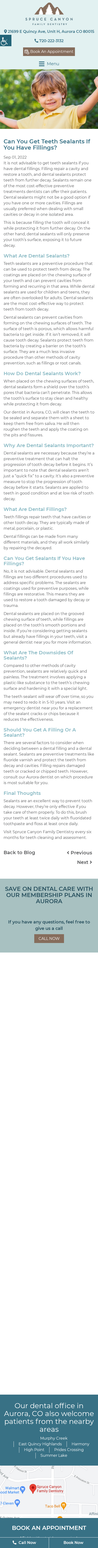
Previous (80, 853)
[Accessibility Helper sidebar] (5, 40)
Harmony (80, 1444)
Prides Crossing (69, 1449)
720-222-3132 (51, 41)
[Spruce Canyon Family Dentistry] (49, 13)
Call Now (49, 938)
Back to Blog (19, 852)
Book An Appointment (51, 51)
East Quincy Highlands (40, 1444)
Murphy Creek (54, 1438)
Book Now (73, 1542)
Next (83, 862)
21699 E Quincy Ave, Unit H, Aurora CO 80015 (50, 31)
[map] (49, 1492)
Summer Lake (53, 1455)
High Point (34, 1449)
